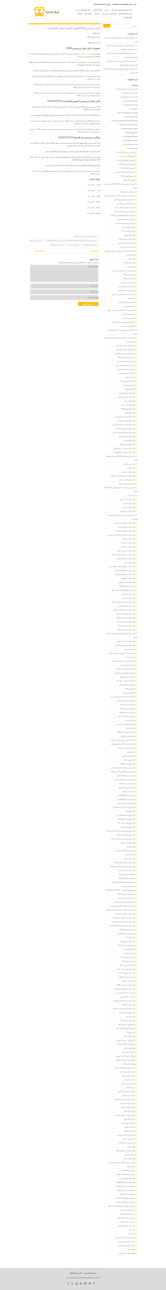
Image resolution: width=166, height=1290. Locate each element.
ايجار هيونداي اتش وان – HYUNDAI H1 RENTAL (120, 890)
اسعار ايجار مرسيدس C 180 (126, 239)
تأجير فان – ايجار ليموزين (127, 997)
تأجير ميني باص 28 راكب (127, 1020)
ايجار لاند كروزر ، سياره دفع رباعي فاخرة (122, 740)
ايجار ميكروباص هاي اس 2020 (125, 835)
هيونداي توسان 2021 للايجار (126, 1253)
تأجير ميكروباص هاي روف (127, 1012)
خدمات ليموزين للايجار (128, 1075)
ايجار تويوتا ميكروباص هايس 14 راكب (123, 432)
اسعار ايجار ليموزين (129, 235)
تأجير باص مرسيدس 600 (127, 965)
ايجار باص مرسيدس (129, 385)
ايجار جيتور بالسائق (129, 464)
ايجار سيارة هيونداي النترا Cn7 (126, 622)
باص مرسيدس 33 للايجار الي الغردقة (123, 922)
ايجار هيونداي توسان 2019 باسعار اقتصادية (122, 906)
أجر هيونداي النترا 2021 (128, 168)
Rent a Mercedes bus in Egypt (128, 113)
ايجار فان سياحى (130, 657)
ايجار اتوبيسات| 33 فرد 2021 (126, 357)
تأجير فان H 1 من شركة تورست (125, 993)
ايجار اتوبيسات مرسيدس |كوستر (125, 353)
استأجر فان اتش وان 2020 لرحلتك (124, 211)
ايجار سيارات (131, 495)
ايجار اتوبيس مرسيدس (109, 13)
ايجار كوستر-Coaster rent (127, 712)
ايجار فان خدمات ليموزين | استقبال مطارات (121, 653)
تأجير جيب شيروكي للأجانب (126, 977)
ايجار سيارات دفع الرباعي (127, 511)
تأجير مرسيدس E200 (128, 1004)
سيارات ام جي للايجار (128, 1095)
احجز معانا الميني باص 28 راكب (125, 203)
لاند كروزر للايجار (130, 1154)
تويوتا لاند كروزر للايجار (128, 1052)
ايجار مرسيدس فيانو (129, 791)
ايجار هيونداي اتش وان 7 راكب (126, 898)
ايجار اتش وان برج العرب (127, 282)
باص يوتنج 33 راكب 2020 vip (126, 933)
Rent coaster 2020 (132, 117)
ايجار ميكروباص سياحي (83, 10)
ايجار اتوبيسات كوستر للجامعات (125, 349)
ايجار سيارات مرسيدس (128, 546)
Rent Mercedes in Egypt (130, 128)
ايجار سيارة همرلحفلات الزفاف (125, 618)
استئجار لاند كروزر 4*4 (128, 231)
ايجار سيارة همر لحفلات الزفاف (125, 614)
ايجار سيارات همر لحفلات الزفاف (125, 574)
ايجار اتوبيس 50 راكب (128, 314)
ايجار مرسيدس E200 (36, 240)
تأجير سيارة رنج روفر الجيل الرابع (125, 989)
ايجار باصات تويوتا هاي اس (127, 393)
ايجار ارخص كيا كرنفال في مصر (125, 365)
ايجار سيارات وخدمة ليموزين (126, 582)
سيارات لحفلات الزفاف (128, 1107)
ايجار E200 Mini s (129, 263)
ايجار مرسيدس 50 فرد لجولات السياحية (123, 768)
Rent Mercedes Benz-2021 (129, 124)
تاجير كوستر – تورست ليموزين (125, 1040)
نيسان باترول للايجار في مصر (126, 1241)
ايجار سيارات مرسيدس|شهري (125, 558)
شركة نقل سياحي (129, 1127)
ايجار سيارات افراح (129, 503)
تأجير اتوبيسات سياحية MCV (126, 945)
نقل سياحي (131, 1229)
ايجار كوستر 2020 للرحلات (127, 685)
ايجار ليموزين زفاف (129, 760)
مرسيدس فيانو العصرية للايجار (125, 1174)
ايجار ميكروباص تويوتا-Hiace (126, 819)
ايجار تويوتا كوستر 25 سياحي (126, 420)
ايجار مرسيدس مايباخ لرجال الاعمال (124, 807)
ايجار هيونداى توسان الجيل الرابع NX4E (123, 882)
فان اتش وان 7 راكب (128, 1139)
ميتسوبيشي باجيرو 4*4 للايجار (126, 1190)
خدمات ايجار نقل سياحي (127, 1072)
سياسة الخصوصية (90, 1273)
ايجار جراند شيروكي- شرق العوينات (124, 452)
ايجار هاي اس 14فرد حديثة (127, 874)
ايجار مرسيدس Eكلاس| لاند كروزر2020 (123, 771)
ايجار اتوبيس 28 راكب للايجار (126, 302)
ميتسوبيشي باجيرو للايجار (127, 1194)
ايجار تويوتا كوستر (129, 413)
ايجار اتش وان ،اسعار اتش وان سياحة (123, 270)
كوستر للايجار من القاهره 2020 (125, 1151)
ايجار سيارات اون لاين (128, 507)
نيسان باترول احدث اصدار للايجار (125, 1237)
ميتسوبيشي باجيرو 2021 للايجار (125, 1186)
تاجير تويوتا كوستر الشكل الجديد (125, 1028)
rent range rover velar (131, 140)
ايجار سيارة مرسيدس (128, 598)
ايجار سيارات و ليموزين (128, 578)
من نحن (106, 10)
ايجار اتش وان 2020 (129, 274)
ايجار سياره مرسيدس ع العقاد (126, 629)
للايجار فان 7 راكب (129, 1158)
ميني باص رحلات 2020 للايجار (126, 1218)
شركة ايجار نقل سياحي (128, 1123)
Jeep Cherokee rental (131, 101)
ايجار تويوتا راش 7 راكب (128, 405)
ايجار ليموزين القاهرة (128, 756)
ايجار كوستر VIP (130, 689)
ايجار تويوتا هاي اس (129, 440)
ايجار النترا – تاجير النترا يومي (126, 369)
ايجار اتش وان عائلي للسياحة (126, 290)
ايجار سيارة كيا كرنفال (128, 594)
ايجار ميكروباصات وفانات (127, 843)
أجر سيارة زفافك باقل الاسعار (126, 160)
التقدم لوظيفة (127, 17)
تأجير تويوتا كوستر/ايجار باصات (125, 969)
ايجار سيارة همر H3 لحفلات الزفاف (124, 610)
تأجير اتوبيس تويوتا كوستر (127, 941)
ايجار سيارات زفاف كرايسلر (126, 527)
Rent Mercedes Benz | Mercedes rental (125, 121)
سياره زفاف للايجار (129, 1119)
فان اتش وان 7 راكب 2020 (127, 1143)
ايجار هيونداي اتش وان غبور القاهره (124, 902)
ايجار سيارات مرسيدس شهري (126, 550)
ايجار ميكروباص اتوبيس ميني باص (121, 10)
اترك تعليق (96, 33)
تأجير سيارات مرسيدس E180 (126, 985)
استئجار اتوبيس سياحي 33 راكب (125, 223)
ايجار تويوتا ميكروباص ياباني (126, 436)
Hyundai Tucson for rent (130, 97)
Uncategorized (133, 148)
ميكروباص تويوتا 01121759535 (125, 1198)
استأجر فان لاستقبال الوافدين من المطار (122, 215)
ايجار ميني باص (130, 846)
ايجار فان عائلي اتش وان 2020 (126, 669)
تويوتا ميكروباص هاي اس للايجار (125, 1060)
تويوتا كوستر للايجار (129, 1048)
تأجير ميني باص (130, 1016)
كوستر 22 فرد (131, 1147)
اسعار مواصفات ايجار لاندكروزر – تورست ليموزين (120, 251)
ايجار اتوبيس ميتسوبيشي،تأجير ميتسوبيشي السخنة (119, 338)
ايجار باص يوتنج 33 (129, 389)
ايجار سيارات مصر (129, 562)
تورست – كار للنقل (84, 54)
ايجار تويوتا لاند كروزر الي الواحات (125, 428)
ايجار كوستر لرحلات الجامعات (126, 700)
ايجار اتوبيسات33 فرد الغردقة (126, 361)
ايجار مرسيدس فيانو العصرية (126, 799)
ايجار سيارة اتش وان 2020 (127, 586)
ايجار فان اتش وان (129, 649)
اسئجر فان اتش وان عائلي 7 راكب (124, 207)
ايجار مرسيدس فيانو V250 (127, 795)
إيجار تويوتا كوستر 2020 (128, 176)
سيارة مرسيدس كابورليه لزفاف (125, 1115)
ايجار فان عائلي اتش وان (127, 665)
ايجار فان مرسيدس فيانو (127, 677)
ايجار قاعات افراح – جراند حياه (125, 681)
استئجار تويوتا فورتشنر (128, 227)
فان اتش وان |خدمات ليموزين (126, 1135)
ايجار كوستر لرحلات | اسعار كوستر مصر (122, 696)
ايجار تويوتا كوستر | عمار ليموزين (125, 416)
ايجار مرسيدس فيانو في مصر (126, 803)
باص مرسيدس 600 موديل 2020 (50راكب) (122, 925)
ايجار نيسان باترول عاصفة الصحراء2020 (122, 866)
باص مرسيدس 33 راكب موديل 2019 (124, 918)
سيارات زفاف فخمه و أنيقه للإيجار (124, 1099)
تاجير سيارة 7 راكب (129, 1036)
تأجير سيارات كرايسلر (128, 981)
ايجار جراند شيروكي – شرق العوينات (124, 448)
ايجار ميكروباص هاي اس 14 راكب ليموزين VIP (120, 831)
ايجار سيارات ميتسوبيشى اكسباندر (124, 570)
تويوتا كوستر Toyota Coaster (126, 1044)
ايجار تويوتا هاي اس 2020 (127, 444)
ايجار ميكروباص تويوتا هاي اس (126, 815)
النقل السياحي (97, 10)
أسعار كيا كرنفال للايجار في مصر (125, 172)
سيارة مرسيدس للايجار (57, 245)
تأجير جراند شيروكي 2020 (127, 973)
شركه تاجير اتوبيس (129, 1131)
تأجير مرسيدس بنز (73, 245)
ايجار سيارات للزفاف (128, 539)
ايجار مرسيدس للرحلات (90, 245)
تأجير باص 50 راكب (129, 953)
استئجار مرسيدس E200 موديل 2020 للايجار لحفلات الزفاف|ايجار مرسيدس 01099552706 (71, 240)
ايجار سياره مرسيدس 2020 (126, 625)
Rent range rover (132, 132)
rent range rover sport (130, 136)
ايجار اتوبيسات (130, 341)
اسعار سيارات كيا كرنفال (127, 247)
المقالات (79, 13)
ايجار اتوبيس (131, 298)
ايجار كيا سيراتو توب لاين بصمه (126, 724)
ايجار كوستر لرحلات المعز (127, 704)
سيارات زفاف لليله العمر (127, 1103)
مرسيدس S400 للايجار (128, 1170)
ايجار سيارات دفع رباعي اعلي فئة (125, 523)
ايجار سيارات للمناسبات (128, 543)
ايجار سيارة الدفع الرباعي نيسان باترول (123, 590)
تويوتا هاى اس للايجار (128, 1064)
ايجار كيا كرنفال (130, 728)
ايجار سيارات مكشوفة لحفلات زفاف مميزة (122, 566)
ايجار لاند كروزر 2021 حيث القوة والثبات (123, 744)
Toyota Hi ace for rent (131, 144)
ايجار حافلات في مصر (128, 472)
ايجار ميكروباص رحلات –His (126, 823)
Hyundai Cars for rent (130, 93)
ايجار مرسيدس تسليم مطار (126, 787)
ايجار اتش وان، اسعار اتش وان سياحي (123, 294)
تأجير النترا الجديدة (129, 949)
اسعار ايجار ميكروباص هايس (126, 243)
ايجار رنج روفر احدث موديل (127, 484)
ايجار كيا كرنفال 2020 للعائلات (126, 732)
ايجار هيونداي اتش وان (128, 886)
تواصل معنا (88, 13)
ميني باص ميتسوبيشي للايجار (126, 1226)
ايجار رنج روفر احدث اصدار (127, 480)
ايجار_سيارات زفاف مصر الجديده (125, 914)
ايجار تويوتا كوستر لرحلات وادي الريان (123, 424)
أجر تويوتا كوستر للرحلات (127, 156)
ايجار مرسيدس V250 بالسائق (126, 775)
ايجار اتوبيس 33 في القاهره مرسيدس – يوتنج (121, 310)
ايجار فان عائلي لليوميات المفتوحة (124, 673)
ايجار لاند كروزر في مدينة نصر (126, 748)
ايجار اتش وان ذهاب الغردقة (126, 286)
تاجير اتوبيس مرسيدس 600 (126, 1024)
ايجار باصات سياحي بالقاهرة (126, 397)
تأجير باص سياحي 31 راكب (127, 957)
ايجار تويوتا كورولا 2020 (128, 409)
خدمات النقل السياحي (125, 13)
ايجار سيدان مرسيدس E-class (126, 641)
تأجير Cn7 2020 (130, 937)
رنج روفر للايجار (130, 1087)
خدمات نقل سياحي (129, 1079)
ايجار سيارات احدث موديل (127, 499)
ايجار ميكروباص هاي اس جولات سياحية (123, 839)
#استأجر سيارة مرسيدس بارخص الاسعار (85, 236)
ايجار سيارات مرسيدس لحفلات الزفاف (123, 554)
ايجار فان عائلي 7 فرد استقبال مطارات (123, 661)
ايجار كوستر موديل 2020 (127, 708)
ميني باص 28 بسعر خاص (127, 1210)
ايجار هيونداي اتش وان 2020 (126, 894)
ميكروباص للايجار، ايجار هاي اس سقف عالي (121, 1206)
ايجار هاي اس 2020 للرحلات (126, 878)
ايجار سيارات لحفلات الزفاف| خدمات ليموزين (121, 535)
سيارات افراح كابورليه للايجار (126, 1091)
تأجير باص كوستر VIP (128, 961)
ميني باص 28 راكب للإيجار (127, 1214)
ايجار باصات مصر (130, 401)
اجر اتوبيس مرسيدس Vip (127, 192)
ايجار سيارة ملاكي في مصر (127, 606)
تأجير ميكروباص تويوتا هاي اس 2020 (124, 1008)
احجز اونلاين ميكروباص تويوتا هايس (124, 199)
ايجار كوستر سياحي (129, 692)
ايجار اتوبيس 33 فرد (129, 306)
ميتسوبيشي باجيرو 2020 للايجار (125, 1182)
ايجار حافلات (131, 468)
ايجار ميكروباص (130, 811)
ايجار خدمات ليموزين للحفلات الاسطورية (122, 476)
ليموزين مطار (131, 1166)
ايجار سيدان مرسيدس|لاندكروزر (125, 645)
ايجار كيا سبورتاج (130, 720)
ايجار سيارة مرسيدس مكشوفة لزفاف (123, 602)
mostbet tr (134, 109)
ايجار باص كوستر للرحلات (127, 381)
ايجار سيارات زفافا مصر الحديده (125, 531)
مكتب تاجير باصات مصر (127, 1178)
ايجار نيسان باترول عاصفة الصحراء (124, 862)
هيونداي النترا (131, 1249)
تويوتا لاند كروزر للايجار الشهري (125, 1056)
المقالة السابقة (39, 251)
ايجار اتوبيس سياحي (129, 318)
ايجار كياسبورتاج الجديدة (127, 736)
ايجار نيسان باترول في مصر (126, 870)
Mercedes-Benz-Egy (131, 105)
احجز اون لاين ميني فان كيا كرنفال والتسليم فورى (120, 195)
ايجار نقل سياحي (130, 854)
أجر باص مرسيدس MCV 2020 (125, 152)
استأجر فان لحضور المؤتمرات (126, 219)
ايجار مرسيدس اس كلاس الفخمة (125, 779)
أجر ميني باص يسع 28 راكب (126, 164)
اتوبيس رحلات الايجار (128, 180)
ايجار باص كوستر (130, 377)
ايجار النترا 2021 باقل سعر (127, 373)
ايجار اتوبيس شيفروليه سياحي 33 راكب (123, 322)
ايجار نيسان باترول (129, 858)
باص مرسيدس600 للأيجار (127, 929)
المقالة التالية (94, 251)
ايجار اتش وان (131, 267)
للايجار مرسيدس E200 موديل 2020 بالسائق (121, 1162)
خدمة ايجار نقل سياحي (128, 1083)
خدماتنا (97, 13)
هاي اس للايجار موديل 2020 (126, 1245)
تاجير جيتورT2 (131, 1032)
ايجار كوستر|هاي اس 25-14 (126, 716)
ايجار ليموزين (131, 752)
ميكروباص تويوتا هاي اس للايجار (125, 1202)
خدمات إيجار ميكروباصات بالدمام (125, 1068)
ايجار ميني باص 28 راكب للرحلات (125, 850)
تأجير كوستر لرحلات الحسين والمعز (124, 1000)
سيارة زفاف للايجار (129, 1111)
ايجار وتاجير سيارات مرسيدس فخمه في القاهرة (120, 910)
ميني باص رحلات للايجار (128, 1222)
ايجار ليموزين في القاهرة (127, 764)
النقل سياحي (131, 259)
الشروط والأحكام (76, 1273)
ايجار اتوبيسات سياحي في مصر (125, 345)
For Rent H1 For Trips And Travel (127, 89)
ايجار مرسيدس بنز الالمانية (127, 783)
